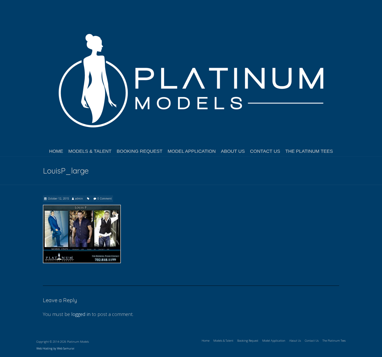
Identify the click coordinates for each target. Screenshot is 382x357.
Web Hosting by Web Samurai (55, 348)
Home (56, 151)
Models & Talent (89, 151)
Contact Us (265, 151)
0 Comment (104, 198)
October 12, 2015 (58, 198)
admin (79, 198)
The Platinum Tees (309, 151)
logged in (80, 314)
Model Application (192, 151)
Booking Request (139, 151)
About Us (233, 151)
